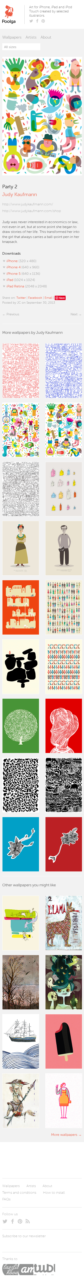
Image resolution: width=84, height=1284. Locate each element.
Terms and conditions (19, 1193)
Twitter (21, 297)
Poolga (14, 14)
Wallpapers (12, 37)
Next (74, 314)
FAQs (6, 1199)
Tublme (44, 1269)
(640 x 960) (22, 267)
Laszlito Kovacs (10, 1269)
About (46, 37)
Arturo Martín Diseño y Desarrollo (25, 1269)
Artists (31, 37)
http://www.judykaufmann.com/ (27, 204)
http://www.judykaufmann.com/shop (31, 211)
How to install (54, 1193)
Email (48, 297)
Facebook (35, 297)
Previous (12, 314)
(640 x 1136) (23, 274)
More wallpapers (64, 1135)
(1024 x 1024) (20, 280)
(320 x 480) (21, 261)
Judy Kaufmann (19, 194)
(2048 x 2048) (26, 286)
